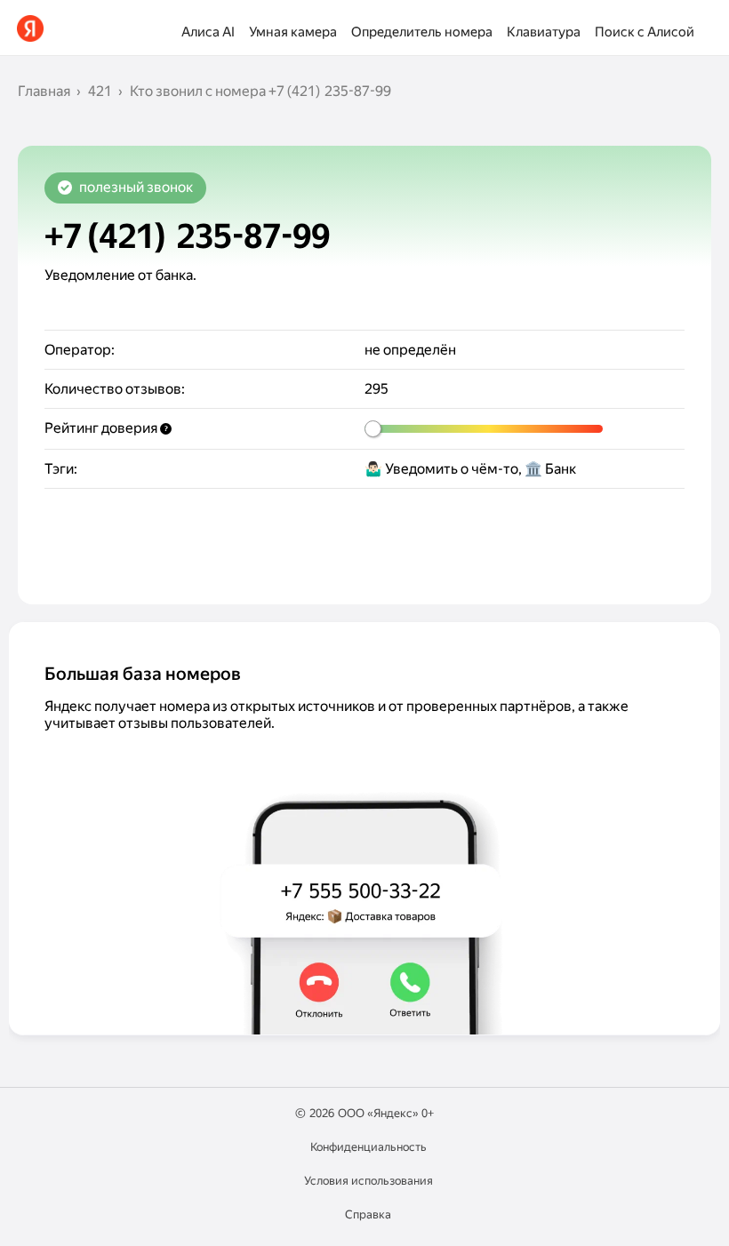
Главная (44, 91)
